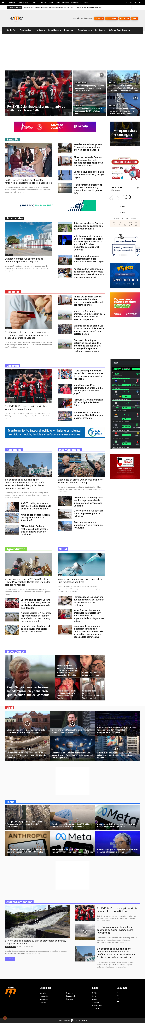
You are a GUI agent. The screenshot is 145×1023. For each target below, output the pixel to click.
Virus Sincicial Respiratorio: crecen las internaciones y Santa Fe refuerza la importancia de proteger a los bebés (89, 615)
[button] (136, 30)
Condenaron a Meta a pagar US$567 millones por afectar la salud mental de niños (72, 825)
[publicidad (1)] (125, 478)
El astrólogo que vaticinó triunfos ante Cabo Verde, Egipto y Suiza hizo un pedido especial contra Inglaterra (72, 755)
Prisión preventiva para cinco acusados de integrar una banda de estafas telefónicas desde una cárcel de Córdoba (27, 335)
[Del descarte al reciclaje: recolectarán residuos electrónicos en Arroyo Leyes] (65, 260)
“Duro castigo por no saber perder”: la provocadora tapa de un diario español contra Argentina (88, 374)
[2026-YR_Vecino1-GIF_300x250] (125, 257)
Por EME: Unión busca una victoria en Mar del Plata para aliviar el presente (89, 415)
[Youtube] (140, 2)
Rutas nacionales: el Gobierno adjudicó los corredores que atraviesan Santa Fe (89, 226)
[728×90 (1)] (55, 210)
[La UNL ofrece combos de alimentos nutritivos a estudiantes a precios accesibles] (28, 160)
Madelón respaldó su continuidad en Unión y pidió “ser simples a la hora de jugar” (88, 389)
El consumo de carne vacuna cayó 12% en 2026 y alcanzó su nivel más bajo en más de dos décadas (35, 603)
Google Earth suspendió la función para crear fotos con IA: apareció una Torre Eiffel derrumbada (27, 824)
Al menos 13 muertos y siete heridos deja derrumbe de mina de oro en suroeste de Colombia (88, 501)
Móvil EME (112, 82)
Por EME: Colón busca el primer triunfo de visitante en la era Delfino (27, 407)
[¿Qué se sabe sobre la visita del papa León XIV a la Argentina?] (12, 518)
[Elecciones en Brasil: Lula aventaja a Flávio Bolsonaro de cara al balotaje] (81, 465)
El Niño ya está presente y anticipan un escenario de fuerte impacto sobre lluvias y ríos (56, 7)
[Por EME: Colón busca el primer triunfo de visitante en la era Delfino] (38, 93)
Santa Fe (8, 176)
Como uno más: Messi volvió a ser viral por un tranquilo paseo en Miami (72, 731)
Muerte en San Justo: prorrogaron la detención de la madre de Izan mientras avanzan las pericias (89, 315)
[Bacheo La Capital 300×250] (125, 317)
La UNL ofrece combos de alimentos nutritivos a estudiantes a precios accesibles (28, 181)
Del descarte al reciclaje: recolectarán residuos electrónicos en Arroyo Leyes (89, 259)
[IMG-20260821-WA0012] (125, 180)
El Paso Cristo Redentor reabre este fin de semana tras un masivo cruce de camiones (34, 530)
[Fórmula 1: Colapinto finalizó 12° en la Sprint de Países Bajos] (65, 403)
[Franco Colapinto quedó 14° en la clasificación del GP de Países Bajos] (89, 104)
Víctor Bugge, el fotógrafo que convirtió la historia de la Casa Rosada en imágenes (26, 731)
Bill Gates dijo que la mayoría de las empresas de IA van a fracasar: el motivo (117, 850)
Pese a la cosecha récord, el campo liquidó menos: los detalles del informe (35, 629)
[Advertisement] (72, 53)
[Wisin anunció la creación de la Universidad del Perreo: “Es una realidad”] (92, 689)
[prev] (133, 7)
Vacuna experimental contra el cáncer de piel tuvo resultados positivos (81, 580)
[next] (136, 7)
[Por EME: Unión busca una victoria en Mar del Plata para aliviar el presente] (65, 416)
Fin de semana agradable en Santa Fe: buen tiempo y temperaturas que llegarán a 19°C (88, 188)
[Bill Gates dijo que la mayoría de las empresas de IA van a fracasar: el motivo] (117, 844)
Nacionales (9, 476)
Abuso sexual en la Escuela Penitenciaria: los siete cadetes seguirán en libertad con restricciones (88, 161)
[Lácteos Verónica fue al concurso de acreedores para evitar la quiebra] (28, 239)
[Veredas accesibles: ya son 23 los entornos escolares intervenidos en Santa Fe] (65, 148)
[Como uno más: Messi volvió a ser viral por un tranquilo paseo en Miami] (72, 725)
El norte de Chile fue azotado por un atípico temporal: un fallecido (88, 513)
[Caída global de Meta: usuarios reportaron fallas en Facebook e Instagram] (117, 819)
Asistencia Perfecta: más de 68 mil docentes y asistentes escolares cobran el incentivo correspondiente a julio (89, 273)
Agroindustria (10, 575)
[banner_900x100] (55, 437)
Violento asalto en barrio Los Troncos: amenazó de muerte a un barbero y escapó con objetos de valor (89, 329)
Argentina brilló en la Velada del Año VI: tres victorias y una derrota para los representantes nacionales (116, 729)
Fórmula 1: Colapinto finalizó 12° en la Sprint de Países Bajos (88, 402)
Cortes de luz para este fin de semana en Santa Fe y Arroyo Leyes (89, 174)
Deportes (11, 103)
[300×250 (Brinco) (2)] (125, 287)
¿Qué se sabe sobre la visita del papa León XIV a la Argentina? (35, 517)
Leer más (10, 959)
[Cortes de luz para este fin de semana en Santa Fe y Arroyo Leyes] (65, 175)
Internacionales (62, 476)
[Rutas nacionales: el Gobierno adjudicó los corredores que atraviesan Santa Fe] (65, 227)
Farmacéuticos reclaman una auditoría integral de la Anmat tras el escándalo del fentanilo (89, 601)
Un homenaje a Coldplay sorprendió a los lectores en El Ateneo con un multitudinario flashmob (26, 755)
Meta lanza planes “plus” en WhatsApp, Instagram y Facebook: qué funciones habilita (72, 850)
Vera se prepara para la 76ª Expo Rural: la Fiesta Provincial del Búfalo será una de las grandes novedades (27, 582)
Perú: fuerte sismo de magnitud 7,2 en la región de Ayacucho (88, 525)
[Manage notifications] (5, 1018)
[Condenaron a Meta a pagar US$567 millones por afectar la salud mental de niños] (72, 819)
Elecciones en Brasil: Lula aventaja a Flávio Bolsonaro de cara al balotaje (80, 481)
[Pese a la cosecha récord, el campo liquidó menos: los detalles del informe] (12, 630)
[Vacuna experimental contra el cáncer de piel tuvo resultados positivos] (81, 564)
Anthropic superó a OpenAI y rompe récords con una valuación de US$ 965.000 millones (27, 850)
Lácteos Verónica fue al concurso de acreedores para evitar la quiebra (24, 260)
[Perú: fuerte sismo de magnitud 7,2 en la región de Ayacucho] (65, 526)
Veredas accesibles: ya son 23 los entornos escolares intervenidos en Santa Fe (88, 147)
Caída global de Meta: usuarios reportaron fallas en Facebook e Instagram (116, 825)
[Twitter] (135, 2)
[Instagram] (131, 2)
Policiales (8, 328)
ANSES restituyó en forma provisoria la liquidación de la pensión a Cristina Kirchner (36, 506)
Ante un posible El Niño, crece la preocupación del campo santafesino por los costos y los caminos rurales (36, 617)
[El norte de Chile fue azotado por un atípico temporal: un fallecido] (65, 514)
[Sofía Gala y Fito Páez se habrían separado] (92, 666)
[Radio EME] (16, 18)
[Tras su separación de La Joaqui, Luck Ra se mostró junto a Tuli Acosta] (67, 689)
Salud (60, 575)
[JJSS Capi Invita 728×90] (55, 131)
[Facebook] (126, 2)
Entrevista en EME (80, 82)
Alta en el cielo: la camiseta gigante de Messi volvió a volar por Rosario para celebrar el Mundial (117, 755)
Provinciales (9, 255)
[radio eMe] (20, 991)
